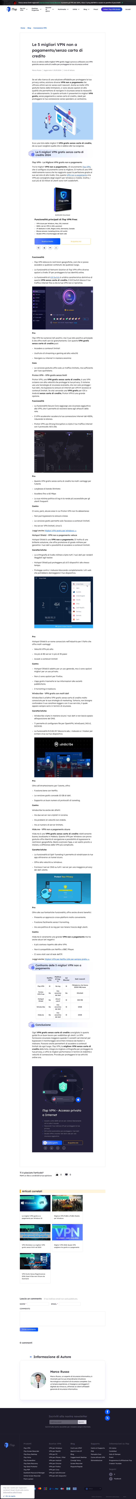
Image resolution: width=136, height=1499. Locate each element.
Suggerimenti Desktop (79, 1457)
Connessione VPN (40, 28)
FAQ (92, 1451)
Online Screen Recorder (32, 1476)
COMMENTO (25, 1309)
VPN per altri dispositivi (57, 1476)
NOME (23, 1304)
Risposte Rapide (76, 1467)
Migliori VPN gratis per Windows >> (60, 530)
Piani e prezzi (28, 1479)
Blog (29, 28)
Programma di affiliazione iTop (120, 1460)
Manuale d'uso (96, 1454)
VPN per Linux (54, 1470)
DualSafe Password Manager (34, 1473)
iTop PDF (27, 1470)
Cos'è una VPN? (76, 1448)
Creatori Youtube (115, 1463)
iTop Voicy (27, 1457)
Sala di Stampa (114, 1454)
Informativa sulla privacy (112, 1496)
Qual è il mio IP (76, 1451)
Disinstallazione (96, 1460)
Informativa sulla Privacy (12, 1492)
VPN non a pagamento (77, 175)
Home (23, 28)
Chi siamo (112, 1448)
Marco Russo (36, 70)
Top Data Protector (30, 1467)
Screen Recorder (77, 1463)
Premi (111, 1457)
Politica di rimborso (97, 1496)
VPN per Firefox (55, 1467)
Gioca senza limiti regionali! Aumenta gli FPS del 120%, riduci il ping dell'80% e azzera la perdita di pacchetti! (69, 3)
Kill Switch (55, 277)
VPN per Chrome (55, 1463)
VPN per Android (55, 1460)
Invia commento (29, 1329)
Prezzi (96, 9)
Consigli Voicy (76, 1460)
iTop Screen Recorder (31, 1451)
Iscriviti (81, 1422)
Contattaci (113, 1451)
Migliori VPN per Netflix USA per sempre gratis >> (67, 959)
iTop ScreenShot (29, 1460)
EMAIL (54, 1304)
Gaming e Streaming (60, 1198)
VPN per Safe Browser (57, 1473)
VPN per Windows (55, 1448)
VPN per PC (53, 1454)
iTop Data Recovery (31, 1463)
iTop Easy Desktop (30, 1454)
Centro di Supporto (98, 1448)
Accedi (127, 9)
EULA (124, 1496)
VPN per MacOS (55, 1451)
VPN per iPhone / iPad (57, 1457)
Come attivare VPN (98, 1457)
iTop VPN (86, 167)
